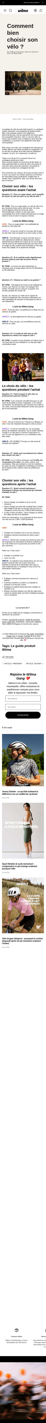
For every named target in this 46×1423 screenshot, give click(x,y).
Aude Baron (39, 634)
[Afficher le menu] (5, 10)
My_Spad (30, 634)
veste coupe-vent (8, 622)
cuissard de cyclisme (16, 620)
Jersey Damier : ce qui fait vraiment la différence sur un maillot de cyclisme (20, 792)
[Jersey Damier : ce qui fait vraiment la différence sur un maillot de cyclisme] (23, 760)
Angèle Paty (11, 636)
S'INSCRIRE (23, 715)
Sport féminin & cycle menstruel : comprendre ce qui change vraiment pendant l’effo (19, 866)
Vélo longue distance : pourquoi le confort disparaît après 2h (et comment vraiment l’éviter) (22, 940)
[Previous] (3, 2)
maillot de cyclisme (32, 620)
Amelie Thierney (24, 636)
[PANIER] (40, 10)
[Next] (43, 2)
